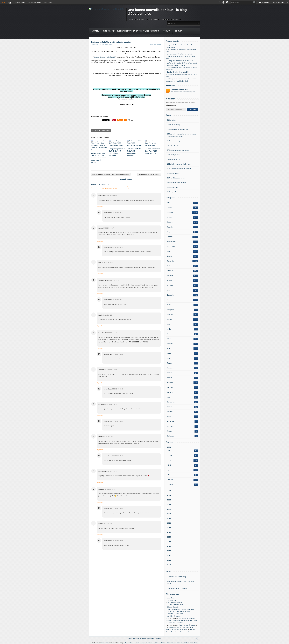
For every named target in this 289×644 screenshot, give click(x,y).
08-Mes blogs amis (173, 155)
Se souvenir (171, 402)
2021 (169, 509)
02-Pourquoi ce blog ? (174, 125)
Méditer (169, 431)
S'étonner (170, 266)
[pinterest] (226, 2)
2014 (169, 542)
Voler (168, 397)
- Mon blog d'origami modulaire (177, 588)
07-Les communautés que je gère (178, 150)
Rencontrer (170, 426)
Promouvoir (171, 334)
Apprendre (170, 421)
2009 (169, 565)
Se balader (170, 436)
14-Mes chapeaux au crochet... (177, 182)
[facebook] (219, 2)
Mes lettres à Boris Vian (175, 614)
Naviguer (170, 314)
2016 (169, 532)
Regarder (170, 232)
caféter (169, 378)
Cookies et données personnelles (171, 643)
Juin (169, 460)
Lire (168, 203)
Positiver (170, 343)
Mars (170, 475)
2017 (169, 528)
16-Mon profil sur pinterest (175, 192)
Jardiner (169, 237)
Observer (170, 271)
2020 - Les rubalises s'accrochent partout (180, 609)
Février (170, 480)
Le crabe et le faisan (185, 618)
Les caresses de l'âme (174, 602)
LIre (168, 324)
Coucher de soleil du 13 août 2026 (178, 72)
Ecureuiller (170, 295)
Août (169, 450)
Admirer (169, 217)
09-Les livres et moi (173, 159)
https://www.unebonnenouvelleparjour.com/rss (184, 92)
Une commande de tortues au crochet (179, 54)
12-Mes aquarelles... (174, 173)
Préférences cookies (190, 643)
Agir (168, 348)
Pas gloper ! (171, 309)
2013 (169, 546)
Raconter (170, 227)
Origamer (170, 392)
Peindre (169, 363)
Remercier (170, 261)
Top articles (128, 643)
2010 (169, 560)
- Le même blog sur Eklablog (176, 577)
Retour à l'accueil (126, 179)
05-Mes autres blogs (174, 141)
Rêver (169, 339)
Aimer (169, 305)
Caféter (169, 207)
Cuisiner (169, 256)
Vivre (169, 300)
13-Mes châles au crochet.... (176, 178)
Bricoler (169, 373)
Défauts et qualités (173, 607)
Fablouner (170, 368)
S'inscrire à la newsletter (101, 130)
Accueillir (170, 285)
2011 (169, 555)
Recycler (170, 387)
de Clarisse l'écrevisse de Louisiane (184, 632)
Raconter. (170, 382)
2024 (169, 495)
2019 (169, 518)
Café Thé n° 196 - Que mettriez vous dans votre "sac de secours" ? (131, 31)
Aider (169, 358)
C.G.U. (157, 643)
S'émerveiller (171, 241)
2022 (169, 504)
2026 (169, 447)
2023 (169, 500)
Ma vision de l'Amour (174, 616)
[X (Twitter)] (222, 2)
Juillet (170, 455)
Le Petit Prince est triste (175, 605)
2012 (169, 551)
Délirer (169, 353)
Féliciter (169, 412)
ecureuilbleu (105, 643)
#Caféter (159, 44)
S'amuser (170, 212)
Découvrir (170, 222)
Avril (169, 470)
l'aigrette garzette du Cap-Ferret (178, 627)
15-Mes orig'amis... (173, 187)
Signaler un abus (147, 643)
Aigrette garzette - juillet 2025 (104, 57)
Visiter (169, 329)
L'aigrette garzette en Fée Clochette (178, 611)
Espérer (169, 407)
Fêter (169, 251)
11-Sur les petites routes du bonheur (179, 169)
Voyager (169, 280)
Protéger (170, 275)
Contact (166, 31)
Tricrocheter (171, 246)
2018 (169, 523)
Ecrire (169, 416)
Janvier (170, 484)
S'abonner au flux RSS (179, 90)
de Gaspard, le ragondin (179, 629)
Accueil (95, 31)
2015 (169, 537)
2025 (169, 491)
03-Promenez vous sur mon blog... (178, 129)
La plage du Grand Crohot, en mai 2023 (180, 61)
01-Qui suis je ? (172, 120)
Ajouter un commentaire (110, 188)
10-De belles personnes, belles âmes (179, 164)
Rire (168, 290)
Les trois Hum (171, 600)
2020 (169, 514)
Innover (169, 319)
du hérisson (192, 625)
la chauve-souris (182, 625)
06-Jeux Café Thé (173, 145)
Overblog (158, 638)
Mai (169, 465)
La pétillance (171, 598)
